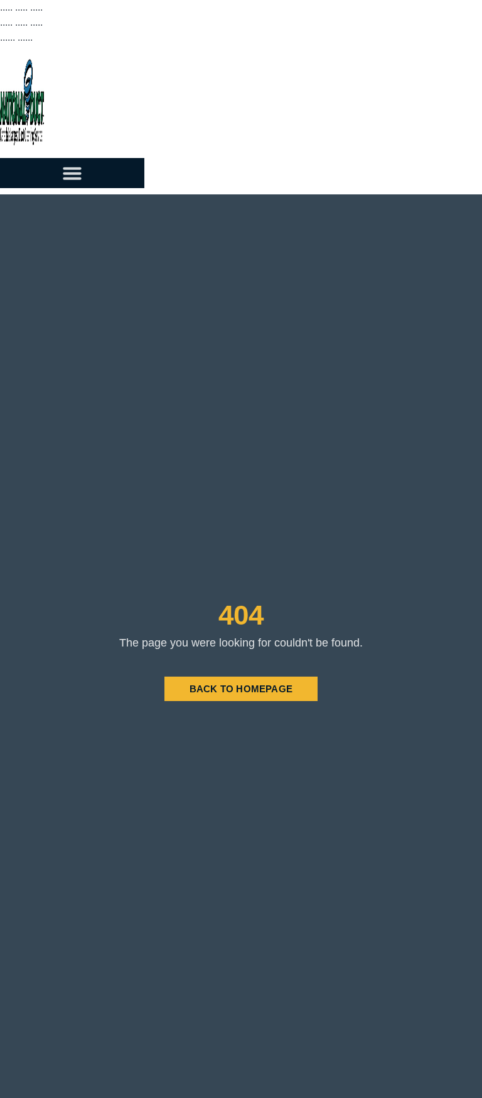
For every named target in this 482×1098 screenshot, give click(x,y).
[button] (72, 173)
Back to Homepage (241, 689)
